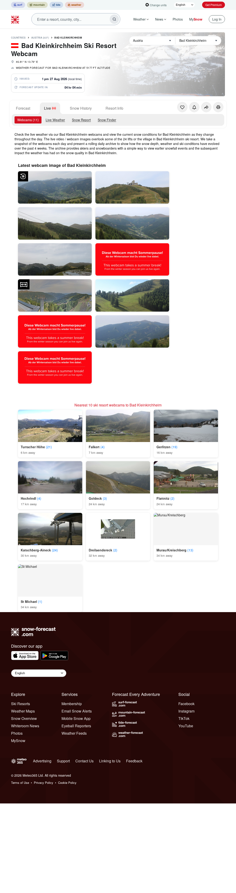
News (159, 19)
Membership (72, 703)
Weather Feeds (74, 733)
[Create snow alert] (194, 107)
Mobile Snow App (76, 718)
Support (63, 761)
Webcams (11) (28, 119)
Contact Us (84, 761)
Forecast (23, 108)
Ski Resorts (20, 703)
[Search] (114, 19)
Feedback (134, 761)
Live (47, 108)
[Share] (206, 107)
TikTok (183, 718)
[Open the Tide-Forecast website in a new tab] (56, 5)
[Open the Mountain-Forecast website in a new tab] (37, 5)
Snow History (81, 108)
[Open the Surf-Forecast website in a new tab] (18, 5)
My (195, 19)
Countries (18, 37)
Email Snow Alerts (77, 711)
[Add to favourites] (182, 107)
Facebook (186, 703)
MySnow (18, 740)
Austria (40, 37)
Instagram (186, 711)
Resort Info (114, 108)
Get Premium (213, 5)
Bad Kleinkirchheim (68, 37)
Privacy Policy (43, 782)
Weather (139, 19)
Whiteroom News (25, 725)
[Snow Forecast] (15, 19)
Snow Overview (24, 718)
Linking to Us (110, 761)
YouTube (185, 725)
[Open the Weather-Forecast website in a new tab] (74, 5)
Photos (178, 19)
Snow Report (81, 119)
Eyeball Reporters (76, 725)
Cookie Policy (67, 782)
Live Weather (55, 119)
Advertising (42, 761)
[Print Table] (218, 107)
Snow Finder (107, 119)
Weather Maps (23, 711)
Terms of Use (20, 782)
